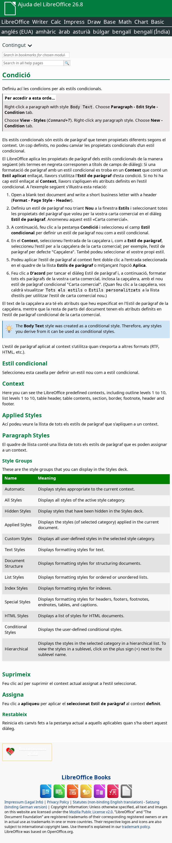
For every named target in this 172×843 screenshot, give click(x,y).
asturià (81, 31)
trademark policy (136, 826)
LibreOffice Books (86, 777)
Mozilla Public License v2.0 (91, 811)
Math (125, 21)
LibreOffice (15, 21)
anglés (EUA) (17, 31)
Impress (74, 21)
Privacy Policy (58, 802)
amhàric (46, 31)
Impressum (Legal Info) (23, 802)
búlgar (101, 31)
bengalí (121, 31)
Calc (56, 21)
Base (109, 21)
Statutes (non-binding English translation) (108, 802)
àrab (64, 31)
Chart (141, 21)
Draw (94, 21)
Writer (40, 21)
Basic (157, 21)
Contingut (14, 44)
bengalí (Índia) (152, 31)
